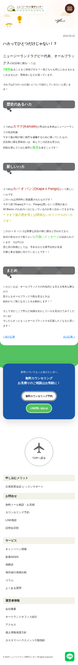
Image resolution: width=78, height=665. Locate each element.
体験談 (9, 564)
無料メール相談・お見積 (20, 504)
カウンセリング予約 (17, 512)
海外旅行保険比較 (16, 572)
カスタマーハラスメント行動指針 (25, 640)
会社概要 (10, 608)
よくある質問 (13, 588)
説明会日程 (12, 527)
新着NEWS (12, 556)
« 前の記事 (9, 336)
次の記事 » (69, 336)
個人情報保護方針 (16, 632)
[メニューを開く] (69, 8)
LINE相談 (11, 520)
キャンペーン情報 (16, 549)
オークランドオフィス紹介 (21, 616)
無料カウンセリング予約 (39, 396)
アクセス (10, 624)
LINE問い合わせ (39, 408)
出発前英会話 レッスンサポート (24, 486)
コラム (9, 580)
